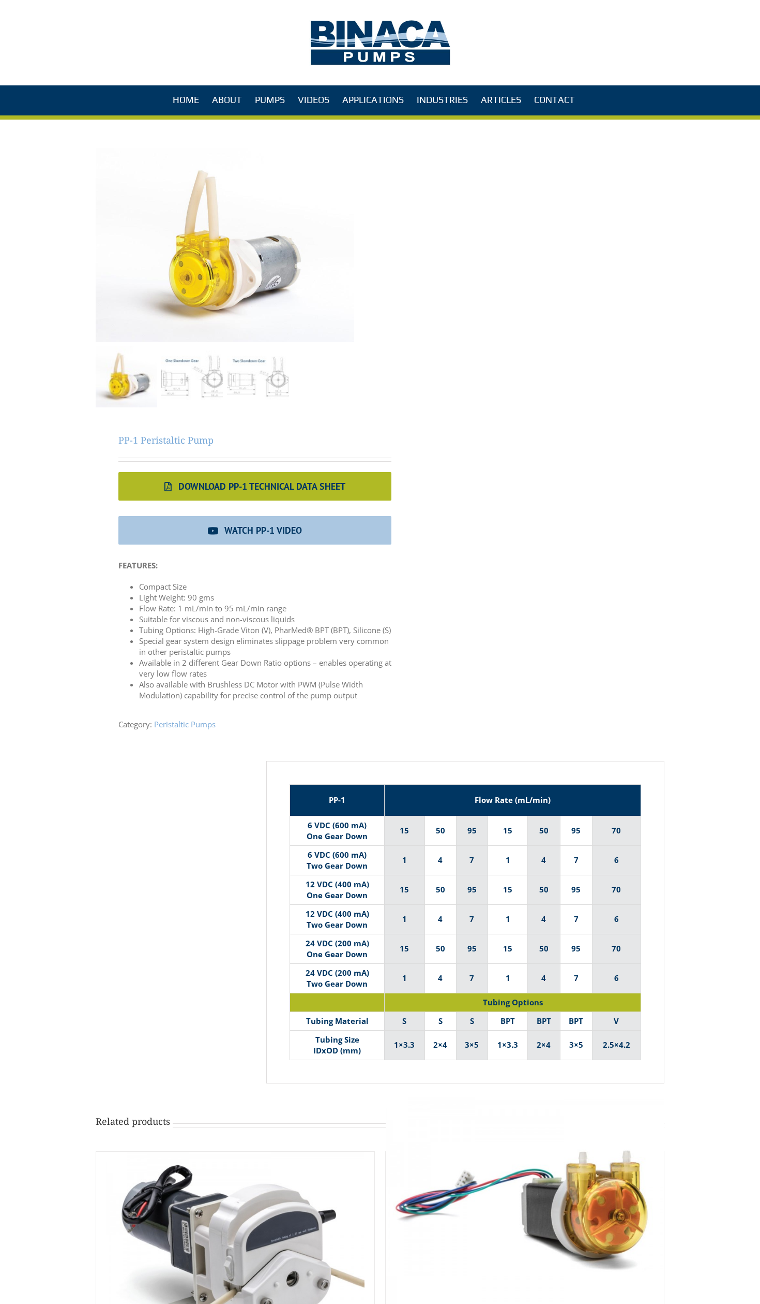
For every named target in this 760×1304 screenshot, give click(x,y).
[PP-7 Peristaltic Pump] (525, 1202)
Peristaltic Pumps (185, 724)
